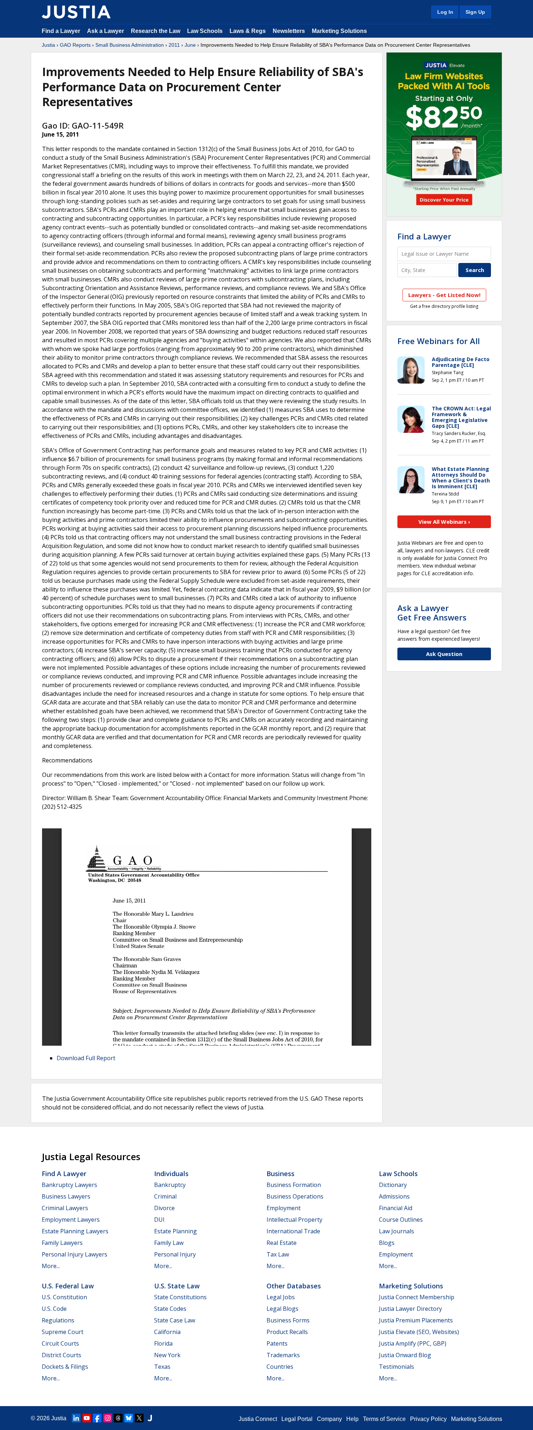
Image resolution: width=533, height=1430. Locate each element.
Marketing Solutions (339, 31)
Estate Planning (175, 1231)
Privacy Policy (428, 1419)
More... (51, 1266)
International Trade (293, 1231)
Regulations (58, 1320)
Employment (283, 1208)
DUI (159, 1220)
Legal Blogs (282, 1309)
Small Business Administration (129, 45)
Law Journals (396, 1231)
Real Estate (281, 1243)
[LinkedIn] (76, 1418)
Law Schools (205, 31)
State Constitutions (180, 1297)
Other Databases (293, 1285)
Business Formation (293, 1185)
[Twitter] (139, 1418)
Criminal (165, 1196)
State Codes (170, 1309)
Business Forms (288, 1320)
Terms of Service (384, 1419)
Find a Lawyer (61, 31)
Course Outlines (401, 1220)
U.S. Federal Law (68, 1285)
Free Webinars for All (438, 341)
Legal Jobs (280, 1297)
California (167, 1332)
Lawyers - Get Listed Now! (444, 294)
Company (329, 1419)
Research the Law (155, 31)
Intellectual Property (294, 1220)
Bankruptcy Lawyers (69, 1185)
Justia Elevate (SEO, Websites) (419, 1332)
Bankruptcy (170, 1185)
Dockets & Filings (65, 1367)
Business (280, 1173)
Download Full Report (86, 1058)
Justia (48, 45)
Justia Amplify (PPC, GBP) (412, 1343)
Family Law (168, 1243)
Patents (277, 1343)
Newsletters (289, 31)
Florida (163, 1343)
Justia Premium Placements (416, 1320)
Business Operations (294, 1196)
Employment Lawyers (71, 1220)
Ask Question (444, 653)
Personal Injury (175, 1254)
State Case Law (174, 1320)
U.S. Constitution (64, 1297)
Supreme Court (62, 1332)
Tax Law (277, 1254)
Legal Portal (297, 1419)
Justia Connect (258, 1419)
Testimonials (396, 1367)
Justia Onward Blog (405, 1355)
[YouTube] (86, 1418)
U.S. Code (54, 1309)
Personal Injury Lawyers (74, 1254)
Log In (445, 12)
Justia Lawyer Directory (410, 1309)
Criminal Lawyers (65, 1208)
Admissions (394, 1196)
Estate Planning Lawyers (75, 1231)
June (190, 45)
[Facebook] (97, 1418)
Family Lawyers (62, 1243)
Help (352, 1419)
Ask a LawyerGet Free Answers (432, 612)
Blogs (386, 1243)
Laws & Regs (248, 31)
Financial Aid (395, 1208)
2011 (174, 45)
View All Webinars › (444, 521)
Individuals (171, 1173)
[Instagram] (107, 1418)
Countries (279, 1367)
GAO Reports (75, 45)
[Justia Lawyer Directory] (149, 1418)
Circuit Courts (60, 1343)
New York (167, 1355)
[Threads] (118, 1418)
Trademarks (283, 1355)
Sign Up (475, 12)
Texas (162, 1367)
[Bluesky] (128, 1418)
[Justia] (76, 11)
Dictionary (393, 1185)
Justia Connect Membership (416, 1297)
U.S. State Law (177, 1285)
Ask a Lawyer (106, 31)
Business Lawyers (66, 1196)
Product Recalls (287, 1332)
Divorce (164, 1208)
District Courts (61, 1355)
